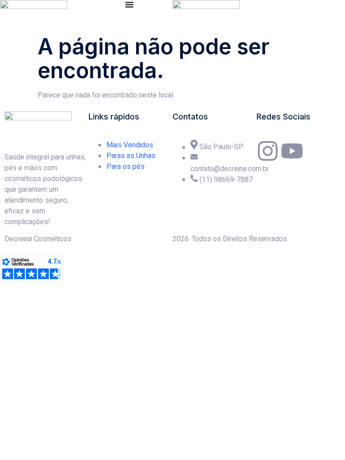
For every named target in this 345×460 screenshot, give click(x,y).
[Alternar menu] (129, 4)
